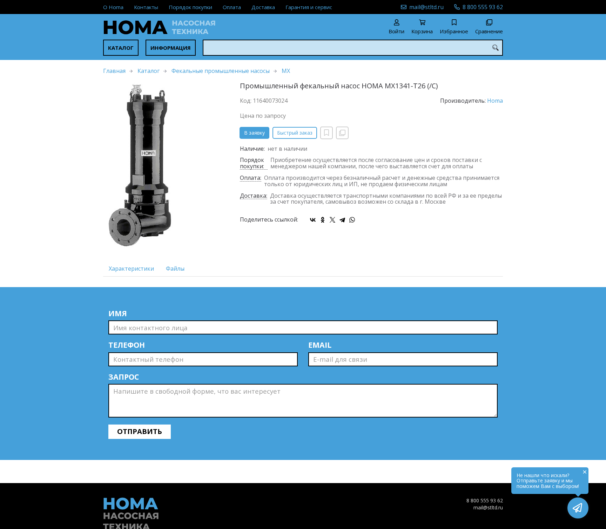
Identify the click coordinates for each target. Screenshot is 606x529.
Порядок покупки (190, 7)
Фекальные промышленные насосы (220, 71)
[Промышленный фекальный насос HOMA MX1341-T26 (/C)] (166, 166)
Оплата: (250, 178)
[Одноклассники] (322, 220)
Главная (114, 71)
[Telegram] (342, 220)
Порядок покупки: (252, 163)
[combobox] (353, 48)
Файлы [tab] (175, 268)
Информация (170, 47)
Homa (495, 100)
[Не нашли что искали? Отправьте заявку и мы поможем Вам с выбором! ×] (577, 507)
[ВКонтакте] (313, 220)
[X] (332, 220)
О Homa (113, 7)
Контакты (146, 7)
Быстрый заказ (294, 132)
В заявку (254, 132)
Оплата (232, 7)
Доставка (263, 7)
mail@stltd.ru (426, 7)
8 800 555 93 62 (483, 7)
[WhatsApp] (352, 220)
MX (286, 71)
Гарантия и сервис (308, 7)
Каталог (121, 47)
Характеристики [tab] (131, 268)
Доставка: (253, 196)
